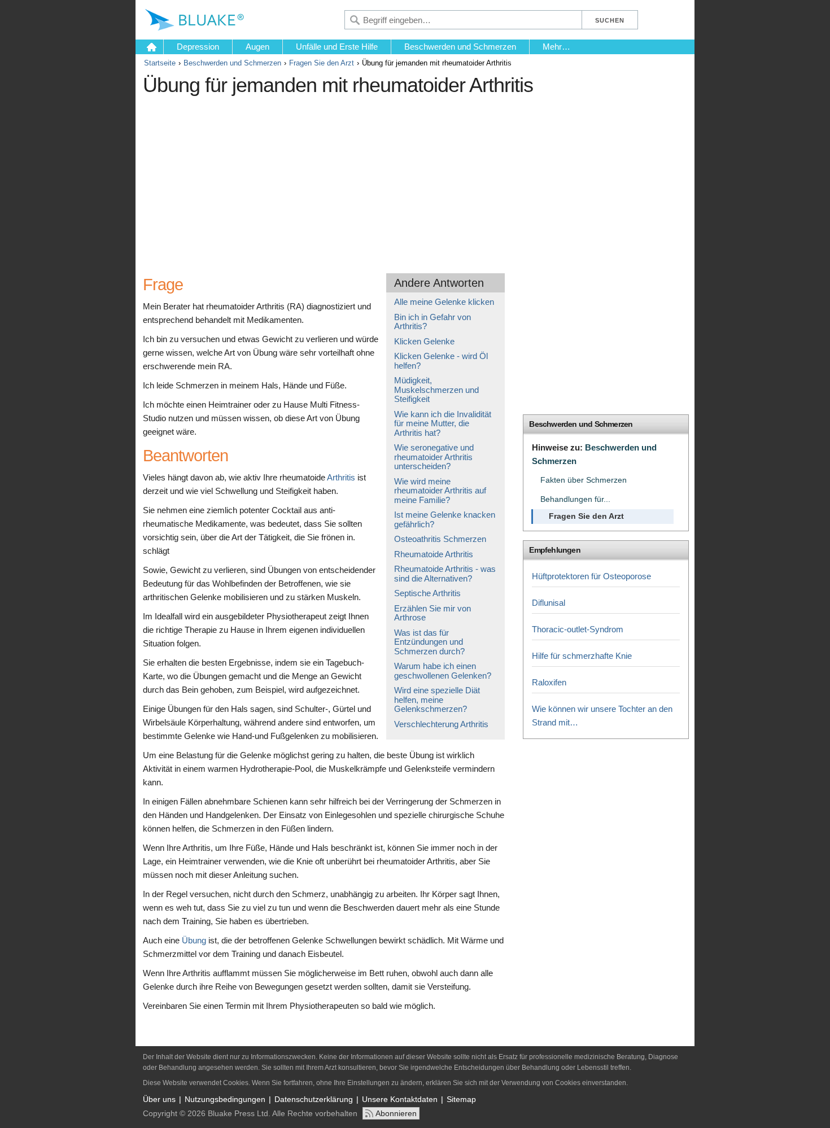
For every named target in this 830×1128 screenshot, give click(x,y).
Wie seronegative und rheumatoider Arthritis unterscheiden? (434, 457)
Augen (257, 46)
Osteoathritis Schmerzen (440, 539)
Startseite (160, 63)
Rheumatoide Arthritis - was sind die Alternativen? (445, 573)
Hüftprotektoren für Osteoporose (591, 576)
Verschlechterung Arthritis (441, 724)
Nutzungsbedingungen (225, 1099)
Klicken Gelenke (424, 341)
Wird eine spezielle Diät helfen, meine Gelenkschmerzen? (437, 699)
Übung (194, 940)
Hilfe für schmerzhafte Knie (582, 656)
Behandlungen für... (575, 499)
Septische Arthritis (427, 593)
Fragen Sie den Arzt (321, 63)
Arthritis (341, 477)
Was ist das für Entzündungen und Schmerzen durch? (429, 642)
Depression (198, 46)
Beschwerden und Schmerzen (460, 46)
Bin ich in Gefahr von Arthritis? (432, 321)
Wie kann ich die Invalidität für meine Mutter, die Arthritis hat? (442, 423)
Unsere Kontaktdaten (400, 1099)
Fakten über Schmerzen (583, 480)
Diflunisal (548, 602)
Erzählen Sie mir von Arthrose (432, 613)
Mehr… (556, 46)
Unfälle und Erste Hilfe (337, 46)
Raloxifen (549, 682)
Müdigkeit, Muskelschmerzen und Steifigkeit (436, 389)
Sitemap (461, 1099)
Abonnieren (396, 1113)
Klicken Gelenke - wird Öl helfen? (441, 360)
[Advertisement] (349, 180)
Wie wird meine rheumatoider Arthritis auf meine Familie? (440, 490)
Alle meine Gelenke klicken (444, 302)
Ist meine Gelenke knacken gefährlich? (444, 519)
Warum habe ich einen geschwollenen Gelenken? (442, 670)
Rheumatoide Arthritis (433, 554)
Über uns (159, 1099)
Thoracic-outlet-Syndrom (577, 629)
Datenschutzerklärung (313, 1099)
